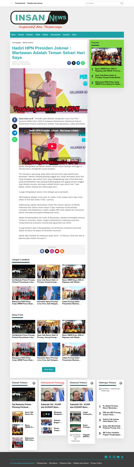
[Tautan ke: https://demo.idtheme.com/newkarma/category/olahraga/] (120, 383)
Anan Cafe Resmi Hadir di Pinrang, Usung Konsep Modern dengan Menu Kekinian (47, 281)
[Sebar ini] (69, 63)
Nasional (24, 64)
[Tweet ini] (74, 63)
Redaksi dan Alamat (81, 463)
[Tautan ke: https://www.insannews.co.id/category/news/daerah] (33, 383)
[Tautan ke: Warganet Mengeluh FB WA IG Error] (46, 414)
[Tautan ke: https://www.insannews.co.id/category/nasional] (91, 383)
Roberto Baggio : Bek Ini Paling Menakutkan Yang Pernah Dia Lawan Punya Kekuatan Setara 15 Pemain (59, 421)
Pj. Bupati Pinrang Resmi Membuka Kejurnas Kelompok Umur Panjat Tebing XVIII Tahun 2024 (111, 407)
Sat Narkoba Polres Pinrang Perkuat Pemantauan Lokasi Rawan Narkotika (23, 281)
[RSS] (62, 251)
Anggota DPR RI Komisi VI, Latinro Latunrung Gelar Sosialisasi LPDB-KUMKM (87, 436)
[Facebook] (42, 251)
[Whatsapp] (83, 63)
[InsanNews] (39, 19)
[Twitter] (47, 251)
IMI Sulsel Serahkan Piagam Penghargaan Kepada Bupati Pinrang (112, 434)
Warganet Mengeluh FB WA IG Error (58, 413)
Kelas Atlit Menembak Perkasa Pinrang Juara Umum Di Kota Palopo (112, 427)
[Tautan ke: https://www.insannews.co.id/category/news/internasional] (63, 383)
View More (48, 369)
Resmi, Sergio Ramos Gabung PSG (57, 429)
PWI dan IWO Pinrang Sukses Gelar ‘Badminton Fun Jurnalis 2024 (112, 414)
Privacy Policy (96, 463)
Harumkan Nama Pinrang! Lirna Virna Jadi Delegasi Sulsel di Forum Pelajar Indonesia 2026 (47, 303)
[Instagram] (52, 251)
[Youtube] (57, 251)
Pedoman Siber (65, 463)
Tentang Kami (42, 463)
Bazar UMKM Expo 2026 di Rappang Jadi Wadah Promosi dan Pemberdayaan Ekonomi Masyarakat (73, 281)
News (29, 64)
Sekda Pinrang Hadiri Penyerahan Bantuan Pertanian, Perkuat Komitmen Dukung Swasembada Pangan (71, 303)
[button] (121, 3)
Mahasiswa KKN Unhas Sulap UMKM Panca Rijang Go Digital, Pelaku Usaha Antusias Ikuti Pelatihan (23, 303)
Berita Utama (16, 64)
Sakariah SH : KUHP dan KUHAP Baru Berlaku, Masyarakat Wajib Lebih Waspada (51, 406)
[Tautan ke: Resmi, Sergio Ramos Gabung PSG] (46, 430)
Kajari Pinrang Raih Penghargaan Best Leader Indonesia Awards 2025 (88, 426)
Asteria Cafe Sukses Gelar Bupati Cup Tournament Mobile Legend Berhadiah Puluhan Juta (111, 420)
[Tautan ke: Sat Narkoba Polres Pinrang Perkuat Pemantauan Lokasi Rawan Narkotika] (23, 394)
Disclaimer (53, 463)
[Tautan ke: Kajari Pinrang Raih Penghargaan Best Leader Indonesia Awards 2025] (75, 428)
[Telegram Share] (78, 63)
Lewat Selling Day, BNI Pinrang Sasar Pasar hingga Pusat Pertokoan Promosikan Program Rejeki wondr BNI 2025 (88, 413)
